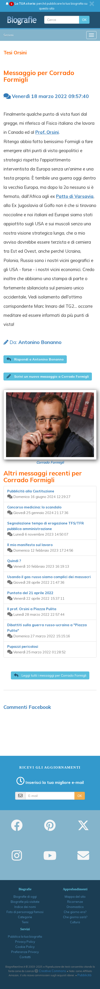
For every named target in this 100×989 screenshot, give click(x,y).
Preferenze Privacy (25, 952)
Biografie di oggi (25, 896)
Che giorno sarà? (75, 917)
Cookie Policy (25, 947)
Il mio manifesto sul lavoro (30, 545)
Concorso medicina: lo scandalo (34, 507)
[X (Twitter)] (83, 828)
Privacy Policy (25, 941)
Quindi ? (14, 561)
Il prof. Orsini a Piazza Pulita (31, 609)
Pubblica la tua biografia (25, 936)
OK (84, 20)
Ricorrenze (75, 902)
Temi (25, 922)
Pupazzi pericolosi (22, 646)
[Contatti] (83, 859)
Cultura (75, 922)
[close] (92, 3)
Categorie (25, 917)
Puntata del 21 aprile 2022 (30, 593)
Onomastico (75, 907)
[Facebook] (17, 828)
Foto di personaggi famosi (25, 912)
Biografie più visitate (25, 902)
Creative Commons (52, 971)
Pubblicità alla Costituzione (30, 491)
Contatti (25, 957)
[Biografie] (22, 20)
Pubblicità (84, 975)
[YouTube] (50, 859)
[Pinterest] (50, 828)
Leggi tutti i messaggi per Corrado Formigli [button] (53, 675)
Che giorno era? (75, 912)
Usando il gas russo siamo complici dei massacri (49, 577)
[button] (35, 359)
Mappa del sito (75, 896)
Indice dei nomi (25, 907)
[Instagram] (17, 859)
